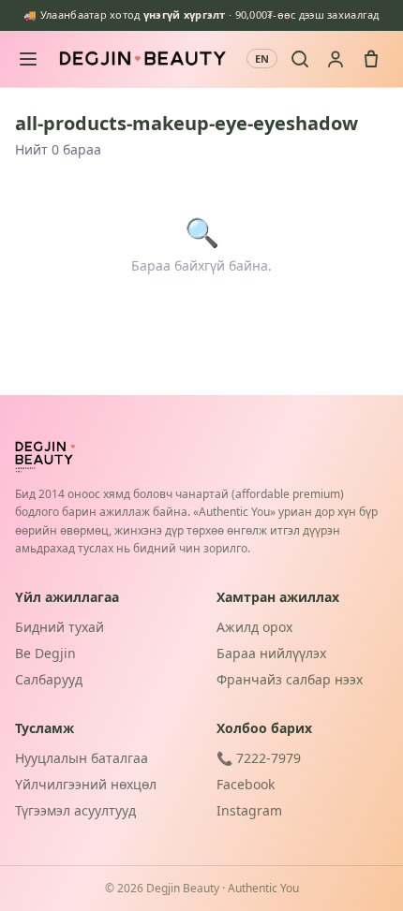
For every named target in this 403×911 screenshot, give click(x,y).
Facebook (245, 784)
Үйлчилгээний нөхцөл (86, 784)
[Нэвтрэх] (335, 59)
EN (262, 58)
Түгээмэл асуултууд (75, 810)
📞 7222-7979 (258, 758)
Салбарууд (48, 679)
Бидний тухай (59, 627)
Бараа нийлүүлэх (271, 653)
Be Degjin (45, 653)
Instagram (249, 810)
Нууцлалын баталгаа (81, 758)
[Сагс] (371, 59)
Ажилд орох (254, 627)
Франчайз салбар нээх (289, 679)
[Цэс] (28, 59)
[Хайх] (300, 59)
